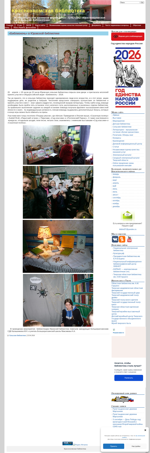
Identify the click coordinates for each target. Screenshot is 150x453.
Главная (9, 25)
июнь (115, 189)
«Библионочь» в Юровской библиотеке (34, 33)
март (115, 180)
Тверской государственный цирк (126, 293)
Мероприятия (119, 121)
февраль (116, 177)
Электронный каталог (122, 155)
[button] (145, 430)
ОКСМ (28, 25)
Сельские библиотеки (17, 335)
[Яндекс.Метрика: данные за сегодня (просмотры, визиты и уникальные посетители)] (80, 445)
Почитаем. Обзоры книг (123, 135)
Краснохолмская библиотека (48, 10)
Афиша (116, 115)
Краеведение (118, 141)
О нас (19, 25)
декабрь (116, 206)
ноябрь (116, 204)
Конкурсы (117, 138)
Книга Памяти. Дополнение (25, 28)
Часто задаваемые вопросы (117, 25)
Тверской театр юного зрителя (125, 300)
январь (116, 174)
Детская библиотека (121, 124)
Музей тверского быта (121, 323)
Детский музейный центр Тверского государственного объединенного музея (127, 318)
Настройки (136, 446)
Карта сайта (40, 25)
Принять (113, 446)
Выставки (117, 118)
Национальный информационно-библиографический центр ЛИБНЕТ (127, 264)
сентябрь (117, 198)
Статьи (116, 147)
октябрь (116, 201)
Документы (96, 25)
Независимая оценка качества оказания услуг (68, 25)
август (115, 195)
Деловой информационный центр (127, 144)
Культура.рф (118, 253)
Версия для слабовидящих (130, 36)
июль (115, 192)
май (114, 186)
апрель (116, 183)
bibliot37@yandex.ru (127, 229)
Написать (129, 378)
